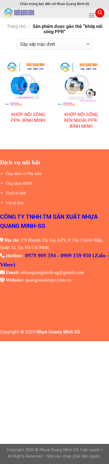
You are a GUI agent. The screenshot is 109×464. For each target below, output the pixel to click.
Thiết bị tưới (16, 193)
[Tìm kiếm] (99, 13)
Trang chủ (16, 26)
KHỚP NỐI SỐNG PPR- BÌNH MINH (28, 117)
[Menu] (91, 15)
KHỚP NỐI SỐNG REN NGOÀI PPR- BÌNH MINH (81, 120)
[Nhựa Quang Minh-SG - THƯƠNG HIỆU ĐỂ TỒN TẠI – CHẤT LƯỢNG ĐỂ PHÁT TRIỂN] (44, 12)
